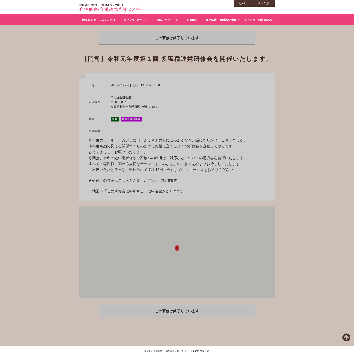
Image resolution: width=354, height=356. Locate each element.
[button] (177, 248)
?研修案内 (169, 180)
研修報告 (192, 19)
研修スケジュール (167, 19)
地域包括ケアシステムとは (98, 19)
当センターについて (135, 19)
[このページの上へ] (346, 339)
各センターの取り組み (258, 19)
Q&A (242, 3)
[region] (177, 252)
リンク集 (263, 3)
